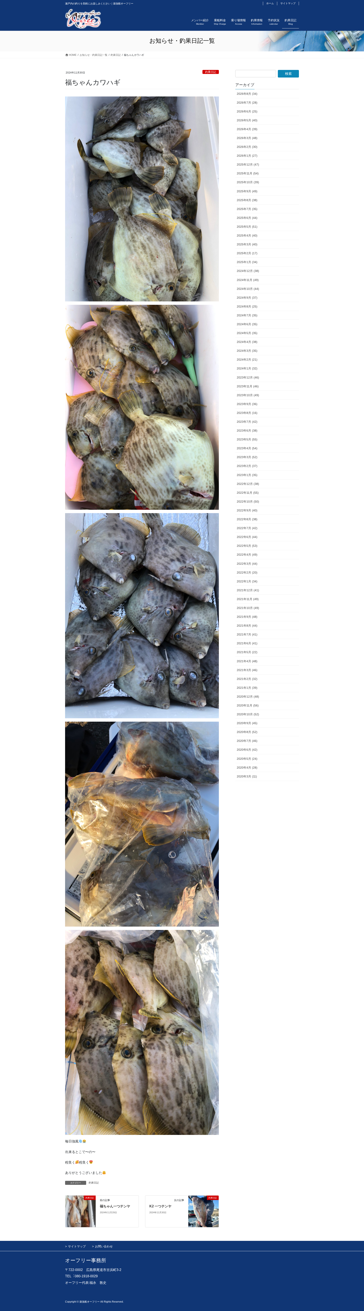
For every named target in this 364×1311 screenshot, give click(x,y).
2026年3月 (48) (247, 138)
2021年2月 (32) (247, 679)
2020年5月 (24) (247, 758)
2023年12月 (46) (248, 377)
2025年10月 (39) (248, 182)
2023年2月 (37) (247, 466)
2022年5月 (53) (247, 545)
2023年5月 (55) (247, 439)
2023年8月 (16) (247, 413)
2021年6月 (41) (247, 643)
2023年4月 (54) (247, 448)
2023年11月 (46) (248, 386)
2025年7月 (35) (247, 209)
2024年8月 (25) (247, 306)
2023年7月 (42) (247, 421)
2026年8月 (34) (247, 93)
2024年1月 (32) (247, 368)
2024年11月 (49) (248, 280)
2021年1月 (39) (247, 687)
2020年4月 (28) (247, 767)
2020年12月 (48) (248, 696)
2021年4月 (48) (247, 661)
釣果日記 (210, 72)
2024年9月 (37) (247, 297)
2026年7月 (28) (247, 102)
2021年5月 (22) (247, 652)
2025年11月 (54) (248, 173)
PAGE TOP (351, 1268)
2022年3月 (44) (247, 563)
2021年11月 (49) (248, 599)
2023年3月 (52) (247, 457)
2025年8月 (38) (247, 200)
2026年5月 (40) (247, 120)
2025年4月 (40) (247, 235)
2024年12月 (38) (248, 271)
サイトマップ (288, 3)
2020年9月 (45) (247, 723)
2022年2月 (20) (247, 572)
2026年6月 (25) (247, 111)
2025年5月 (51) (247, 226)
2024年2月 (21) (247, 359)
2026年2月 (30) (247, 146)
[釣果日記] (80, 1211)
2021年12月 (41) (248, 590)
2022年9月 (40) (247, 510)
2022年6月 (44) (247, 537)
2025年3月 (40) (247, 244)
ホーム (270, 3)
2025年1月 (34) (247, 262)
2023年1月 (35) (247, 475)
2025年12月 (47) (248, 164)
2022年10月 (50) (248, 501)
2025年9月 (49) (247, 191)
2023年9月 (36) (247, 404)
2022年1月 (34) (247, 581)
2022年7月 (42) (247, 528)
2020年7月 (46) (247, 740)
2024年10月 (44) (248, 288)
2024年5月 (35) (247, 333)
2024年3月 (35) (247, 350)
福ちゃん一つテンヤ (115, 1206)
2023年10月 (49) (248, 395)
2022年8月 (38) (247, 519)
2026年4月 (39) (247, 129)
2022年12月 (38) (248, 484)
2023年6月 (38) (247, 430)
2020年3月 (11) (247, 776)
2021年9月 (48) (247, 616)
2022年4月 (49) (247, 554)
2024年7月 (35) (247, 315)
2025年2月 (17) (247, 253)
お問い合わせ (104, 1246)
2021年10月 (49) (248, 608)
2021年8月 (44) (247, 625)
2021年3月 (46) (247, 670)
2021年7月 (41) (247, 634)
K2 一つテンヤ (160, 1206)
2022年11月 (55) (248, 492)
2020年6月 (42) (247, 749)
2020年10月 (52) (248, 714)
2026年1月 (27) (247, 155)
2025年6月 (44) (247, 217)
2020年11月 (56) (248, 705)
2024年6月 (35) (247, 324)
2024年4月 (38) (247, 342)
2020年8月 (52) (247, 732)
